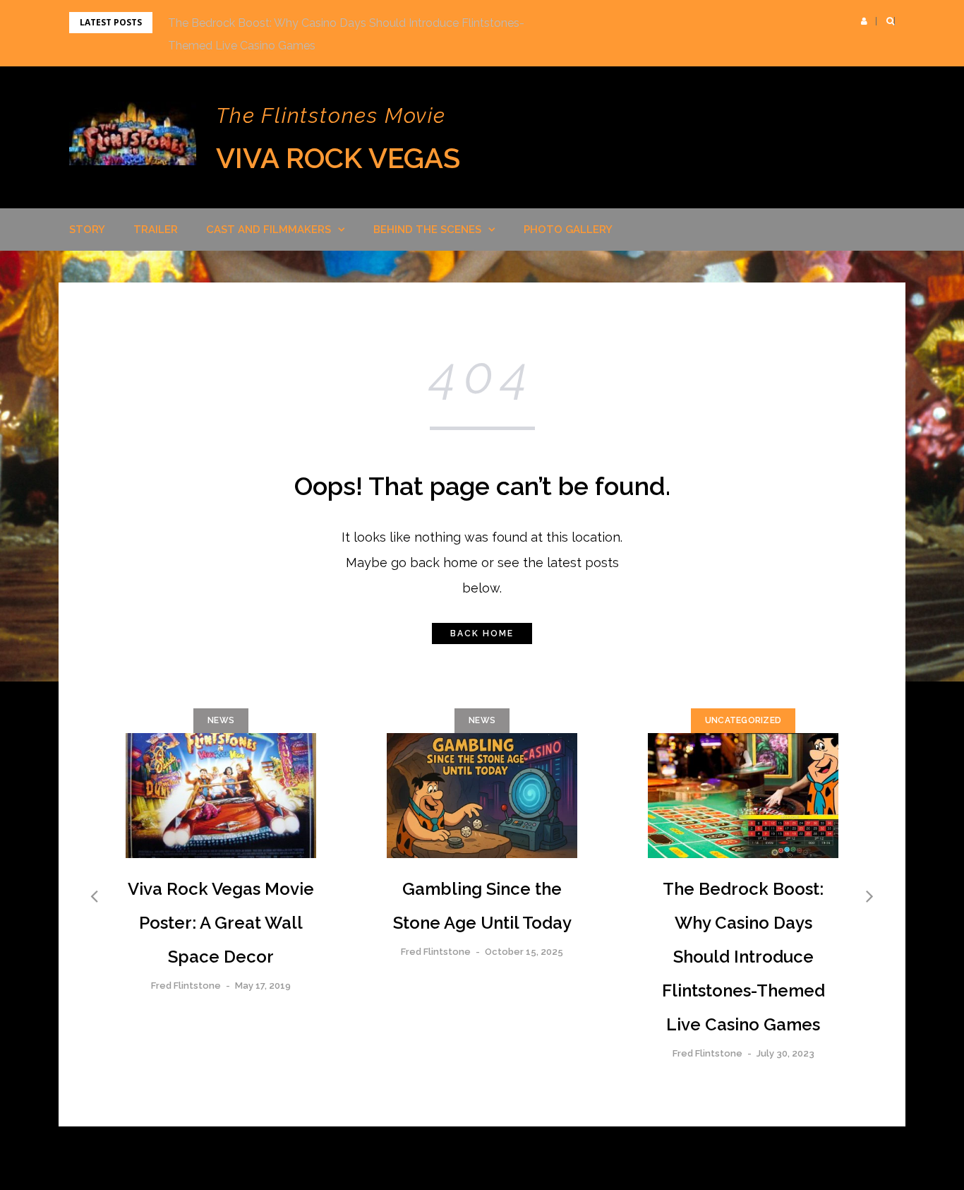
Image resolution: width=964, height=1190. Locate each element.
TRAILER (155, 229)
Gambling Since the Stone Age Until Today (482, 906)
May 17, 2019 (263, 985)
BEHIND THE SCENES (427, 229)
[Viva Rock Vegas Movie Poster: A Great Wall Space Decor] (221, 796)
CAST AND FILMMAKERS (268, 229)
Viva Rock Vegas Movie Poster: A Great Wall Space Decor (221, 923)
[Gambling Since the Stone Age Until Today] (482, 796)
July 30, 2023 (785, 1053)
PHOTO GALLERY (568, 229)
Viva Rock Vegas (338, 157)
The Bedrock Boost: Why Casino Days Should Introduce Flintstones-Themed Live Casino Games (743, 957)
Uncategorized (743, 720)
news (220, 720)
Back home (482, 633)
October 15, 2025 (524, 951)
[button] (864, 21)
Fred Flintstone (186, 985)
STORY (87, 229)
